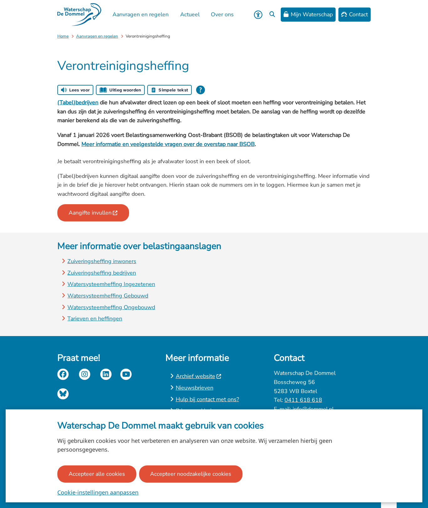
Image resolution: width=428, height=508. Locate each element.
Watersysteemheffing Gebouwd (107, 295)
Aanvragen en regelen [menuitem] (140, 14)
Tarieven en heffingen (94, 318)
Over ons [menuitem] (222, 14)
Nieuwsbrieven (194, 387)
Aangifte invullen (90, 212)
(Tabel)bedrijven (77, 102)
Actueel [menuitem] (190, 14)
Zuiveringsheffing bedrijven (101, 273)
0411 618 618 (303, 400)
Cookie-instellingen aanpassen (97, 492)
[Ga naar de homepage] (79, 14)
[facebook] (63, 374)
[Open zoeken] (272, 14)
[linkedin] (106, 374)
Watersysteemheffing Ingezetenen (111, 284)
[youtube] (126, 374)
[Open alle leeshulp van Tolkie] (200, 90)
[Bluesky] (63, 394)
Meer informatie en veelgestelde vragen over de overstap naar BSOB (168, 144)
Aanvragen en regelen (97, 36)
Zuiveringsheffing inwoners (101, 261)
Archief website (195, 376)
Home (63, 36)
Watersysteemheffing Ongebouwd (111, 307)
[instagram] (84, 374)
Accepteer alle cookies (97, 474)
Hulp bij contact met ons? (207, 399)
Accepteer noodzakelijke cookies (190, 474)
